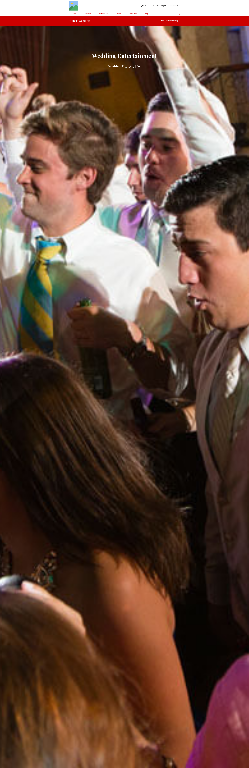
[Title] (73, 6)
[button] (92, 14)
